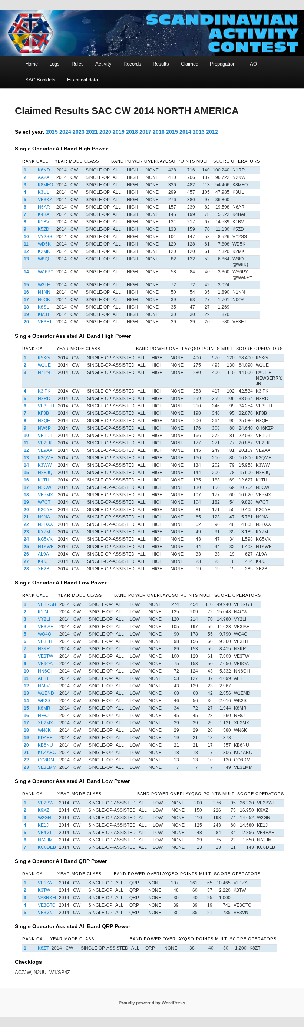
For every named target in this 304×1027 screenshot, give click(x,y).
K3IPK (44, 391)
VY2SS (45, 236)
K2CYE (45, 509)
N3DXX (45, 524)
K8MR (44, 708)
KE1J (43, 825)
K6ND (44, 170)
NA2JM (45, 840)
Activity (103, 64)
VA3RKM (47, 897)
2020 (105, 132)
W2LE (44, 284)
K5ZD (43, 229)
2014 (185, 132)
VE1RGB (47, 604)
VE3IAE (45, 626)
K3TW (44, 890)
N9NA (44, 517)
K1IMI (43, 611)
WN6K (44, 730)
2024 (65, 132)
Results (161, 64)
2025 (52, 132)
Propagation (222, 64)
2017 (145, 132)
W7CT (44, 502)
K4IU (43, 561)
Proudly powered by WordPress (152, 1003)
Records (132, 64)
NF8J (43, 715)
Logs (54, 64)
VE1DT (45, 435)
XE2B (43, 568)
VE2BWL (47, 803)
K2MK (44, 251)
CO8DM (46, 760)
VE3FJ (44, 321)
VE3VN (45, 912)
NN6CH (46, 671)
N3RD (44, 398)
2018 (132, 132)
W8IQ (43, 258)
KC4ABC (47, 752)
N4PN (44, 372)
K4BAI (44, 214)
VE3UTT (46, 406)
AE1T (43, 678)
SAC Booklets (40, 80)
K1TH (43, 480)
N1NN (44, 292)
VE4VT (45, 832)
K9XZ (43, 810)
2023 (79, 132)
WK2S (44, 700)
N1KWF (45, 546)
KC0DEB (47, 847)
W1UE (44, 365)
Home (31, 64)
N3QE (44, 420)
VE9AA (45, 450)
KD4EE (45, 737)
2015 (172, 132)
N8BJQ (45, 472)
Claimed (189, 64)
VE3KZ (45, 199)
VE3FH (45, 641)
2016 (159, 132)
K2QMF (45, 457)
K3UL (43, 192)
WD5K (44, 244)
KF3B (43, 413)
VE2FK (45, 443)
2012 (212, 132)
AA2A (43, 177)
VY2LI (44, 619)
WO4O (44, 634)
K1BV (43, 221)
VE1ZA (45, 883)
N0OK (44, 299)
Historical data (82, 80)
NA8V (44, 685)
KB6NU (45, 745)
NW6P (44, 428)
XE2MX (45, 723)
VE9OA (45, 663)
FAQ (252, 64)
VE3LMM (47, 767)
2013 (199, 132)
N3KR (44, 648)
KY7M (44, 531)
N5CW (44, 487)
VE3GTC (47, 905)
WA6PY (45, 271)
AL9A (43, 554)
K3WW (45, 465)
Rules (78, 64)
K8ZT (43, 948)
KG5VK (45, 539)
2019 (119, 132)
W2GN (44, 817)
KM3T (44, 314)
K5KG (44, 357)
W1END (46, 693)
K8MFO (45, 184)
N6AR (44, 207)
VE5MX (45, 494)
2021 (92, 132)
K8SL (43, 307)
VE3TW (45, 656)
